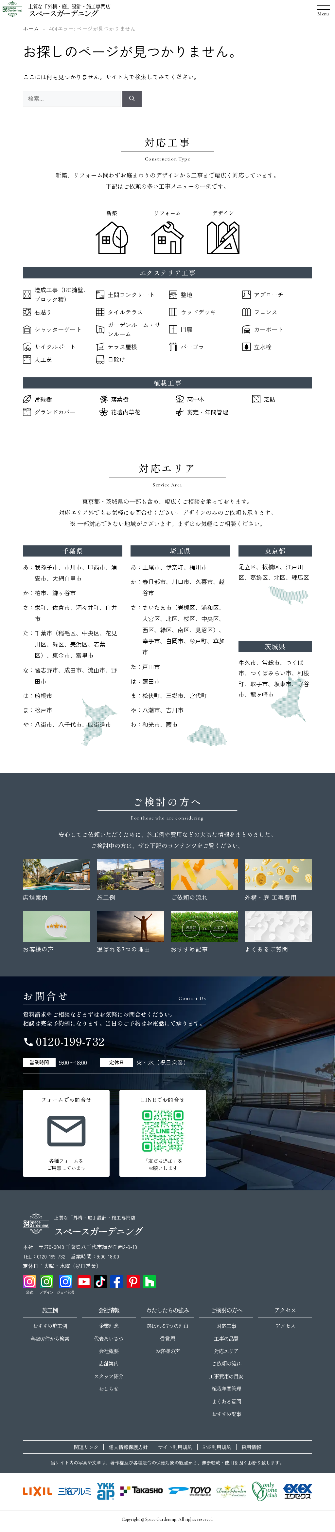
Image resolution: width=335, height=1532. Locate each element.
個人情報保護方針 (128, 1447)
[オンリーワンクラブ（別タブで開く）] (264, 1491)
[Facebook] (116, 1281)
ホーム (31, 28)
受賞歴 (167, 1338)
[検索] (132, 99)
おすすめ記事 (226, 1414)
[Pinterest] (133, 1281)
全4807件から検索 (49, 1338)
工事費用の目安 (226, 1376)
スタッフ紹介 (108, 1376)
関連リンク (86, 1447)
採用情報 (251, 1447)
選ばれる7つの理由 (167, 1326)
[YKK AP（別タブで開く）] (106, 1491)
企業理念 (108, 1326)
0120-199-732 (64, 1041)
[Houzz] (149, 1281)
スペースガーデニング (63, 13)
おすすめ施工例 (50, 1326)
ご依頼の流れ (226, 1363)
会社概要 (108, 1351)
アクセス (285, 1326)
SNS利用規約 (217, 1447)
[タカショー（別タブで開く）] (141, 1491)
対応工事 (226, 1326)
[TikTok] (100, 1281)
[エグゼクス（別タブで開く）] (297, 1491)
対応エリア (226, 1351)
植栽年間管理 (226, 1388)
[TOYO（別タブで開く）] (189, 1491)
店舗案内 (108, 1363)
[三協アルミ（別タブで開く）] (74, 1491)
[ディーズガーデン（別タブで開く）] (231, 1491)
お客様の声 (167, 1351)
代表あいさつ (108, 1338)
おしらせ (108, 1388)
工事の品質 (226, 1338)
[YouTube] (84, 1281)
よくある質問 (226, 1401)
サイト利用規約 (175, 1447)
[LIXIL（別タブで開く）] (37, 1491)
